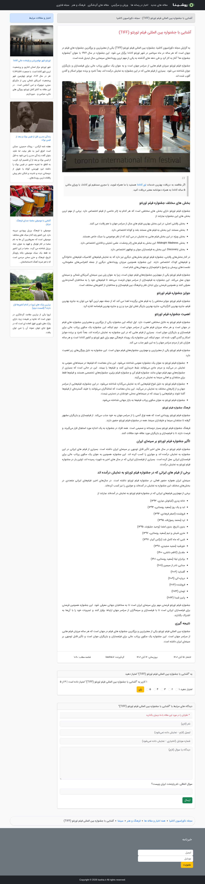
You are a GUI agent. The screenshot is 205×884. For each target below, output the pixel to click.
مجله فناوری (62, 5)
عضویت (187, 865)
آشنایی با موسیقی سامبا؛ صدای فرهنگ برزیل (33, 222)
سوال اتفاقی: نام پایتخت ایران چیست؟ (171, 784)
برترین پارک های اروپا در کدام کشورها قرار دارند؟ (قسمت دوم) (32, 306)
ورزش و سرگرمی (119, 5)
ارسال (187, 800)
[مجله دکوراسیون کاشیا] (183, 5)
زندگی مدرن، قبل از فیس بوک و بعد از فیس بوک (33, 138)
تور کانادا (141, 185)
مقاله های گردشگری (98, 5)
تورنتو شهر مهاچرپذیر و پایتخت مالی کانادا (32, 60)
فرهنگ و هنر (78, 5)
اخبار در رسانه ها (139, 5)
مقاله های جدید (159, 5)
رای (140, 689)
